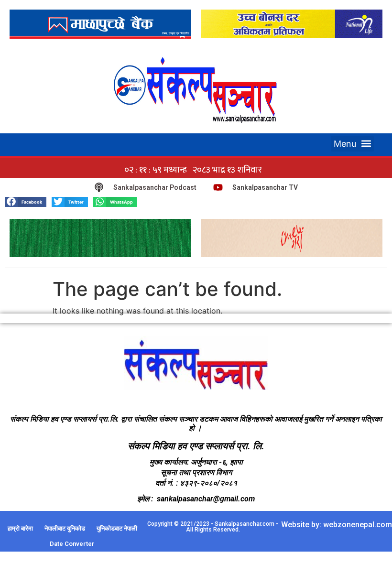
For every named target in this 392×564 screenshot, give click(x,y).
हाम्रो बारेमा (20, 528)
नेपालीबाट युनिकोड (64, 528)
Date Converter (72, 543)
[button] (352, 144)
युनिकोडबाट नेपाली (117, 528)
